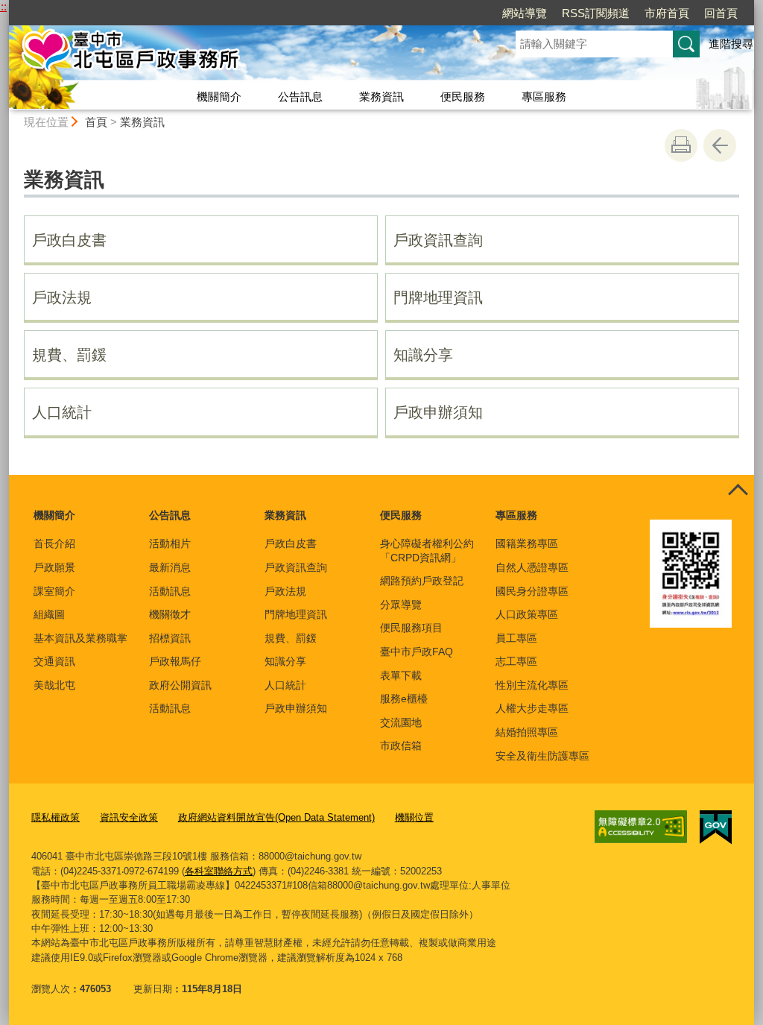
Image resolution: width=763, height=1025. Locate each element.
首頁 (96, 122)
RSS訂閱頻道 (596, 13)
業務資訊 (381, 96)
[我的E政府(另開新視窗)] (716, 827)
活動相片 (170, 543)
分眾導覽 (401, 605)
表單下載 (401, 675)
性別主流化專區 (532, 685)
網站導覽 (524, 13)
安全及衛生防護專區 (542, 756)
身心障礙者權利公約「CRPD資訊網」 (427, 550)
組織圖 (49, 614)
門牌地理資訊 (438, 297)
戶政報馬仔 (175, 661)
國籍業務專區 (527, 543)
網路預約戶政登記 (421, 581)
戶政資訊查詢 (438, 240)
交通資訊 (54, 661)
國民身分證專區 (532, 591)
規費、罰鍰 (69, 355)
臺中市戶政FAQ (416, 651)
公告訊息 (300, 96)
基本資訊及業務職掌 (80, 638)
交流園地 (401, 722)
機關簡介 (219, 96)
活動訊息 (170, 591)
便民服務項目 (411, 628)
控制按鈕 (737, 491)
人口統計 (62, 412)
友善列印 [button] (681, 145)
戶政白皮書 (69, 240)
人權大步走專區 (532, 708)
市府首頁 (667, 13)
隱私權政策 (55, 817)
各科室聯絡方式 (219, 871)
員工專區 (516, 638)
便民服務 (462, 96)
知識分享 (423, 355)
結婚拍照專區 (527, 732)
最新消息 (170, 567)
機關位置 (414, 817)
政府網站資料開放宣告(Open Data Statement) (276, 817)
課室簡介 (54, 591)
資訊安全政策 (129, 817)
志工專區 (516, 661)
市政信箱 (401, 745)
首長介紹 (54, 543)
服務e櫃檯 (404, 698)
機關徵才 (170, 614)
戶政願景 (54, 567)
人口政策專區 (527, 614)
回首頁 (721, 13)
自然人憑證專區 (532, 567)
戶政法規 (62, 297)
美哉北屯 (54, 685)
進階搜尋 (731, 43)
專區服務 (544, 96)
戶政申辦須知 (438, 412)
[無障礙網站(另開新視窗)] (641, 826)
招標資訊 (170, 638)
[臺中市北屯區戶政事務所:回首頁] (244, 54)
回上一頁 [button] (719, 145)
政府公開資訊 (180, 685)
